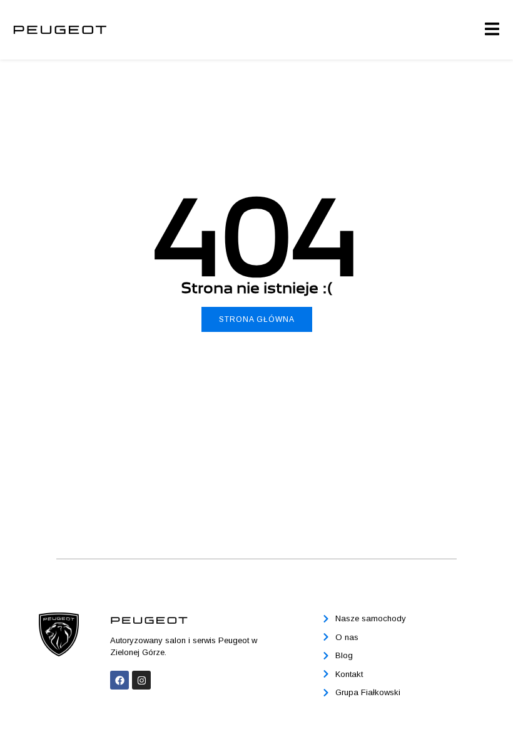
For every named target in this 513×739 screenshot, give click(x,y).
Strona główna (257, 319)
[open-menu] (491, 29)
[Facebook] (119, 680)
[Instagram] (141, 680)
